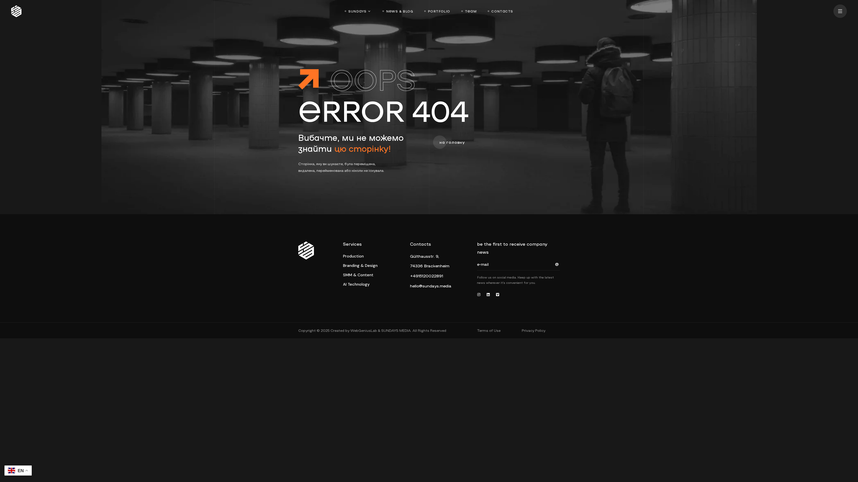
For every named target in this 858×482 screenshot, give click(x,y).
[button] (452, 142)
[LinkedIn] (488, 294)
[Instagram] (478, 294)
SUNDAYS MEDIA (396, 330)
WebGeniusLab (363, 330)
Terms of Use (488, 330)
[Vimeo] (497, 294)
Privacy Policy (533, 330)
